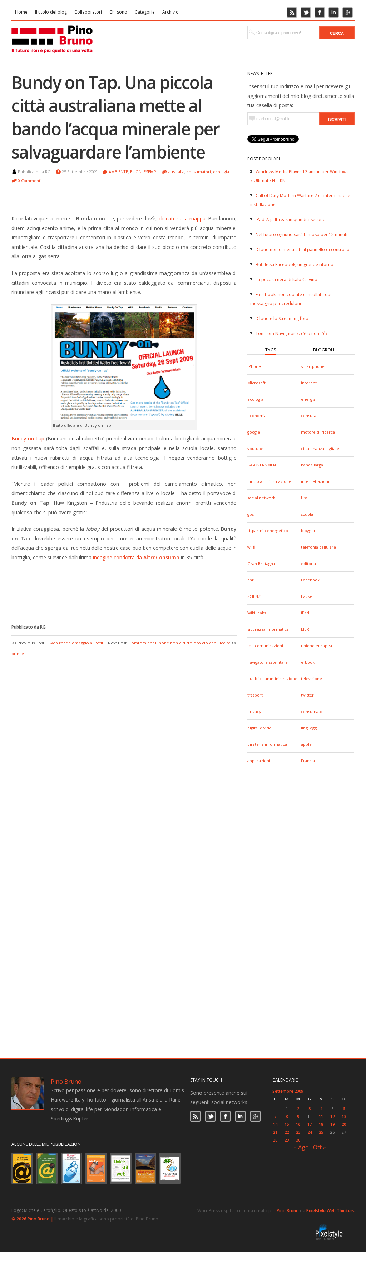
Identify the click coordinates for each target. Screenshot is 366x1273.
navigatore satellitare (267, 662)
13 (344, 1116)
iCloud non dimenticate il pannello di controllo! (303, 249)
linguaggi (309, 727)
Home (21, 12)
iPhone (254, 366)
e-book (308, 662)
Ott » (319, 1147)
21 (275, 1132)
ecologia (255, 399)
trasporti (255, 695)
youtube (255, 448)
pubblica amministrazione (272, 678)
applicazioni (258, 760)
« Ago (301, 1147)
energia (308, 399)
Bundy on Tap (27, 438)
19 (332, 1124)
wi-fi (251, 547)
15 (287, 1124)
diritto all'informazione (269, 481)
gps (250, 514)
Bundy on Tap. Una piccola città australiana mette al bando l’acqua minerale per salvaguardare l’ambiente (115, 117)
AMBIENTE (118, 171)
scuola (307, 514)
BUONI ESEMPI (143, 171)
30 (298, 1140)
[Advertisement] (118, 580)
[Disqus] (124, 747)
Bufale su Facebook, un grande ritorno (294, 264)
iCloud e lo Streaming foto (282, 318)
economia (257, 415)
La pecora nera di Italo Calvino (286, 279)
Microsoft (256, 382)
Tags (270, 350)
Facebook (310, 580)
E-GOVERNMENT (262, 465)
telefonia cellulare (318, 547)
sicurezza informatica (268, 629)
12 (332, 1116)
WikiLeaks (256, 612)
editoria (308, 563)
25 (321, 1132)
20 (344, 1124)
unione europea (316, 645)
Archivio (170, 12)
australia (176, 171)
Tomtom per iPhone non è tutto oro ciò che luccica (180, 642)
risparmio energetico (267, 530)
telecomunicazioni (265, 645)
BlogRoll (324, 350)
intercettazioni (315, 481)
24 (309, 1132)
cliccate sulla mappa (182, 218)
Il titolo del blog (51, 12)
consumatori (313, 711)
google (253, 432)
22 (287, 1132)
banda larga (312, 465)
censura (308, 415)
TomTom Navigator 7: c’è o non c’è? (291, 333)
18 (321, 1124)
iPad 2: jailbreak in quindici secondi (291, 219)
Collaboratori (88, 12)
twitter (307, 695)
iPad (305, 612)
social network (261, 497)
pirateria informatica (267, 744)
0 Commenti (29, 180)
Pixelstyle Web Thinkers (330, 1211)
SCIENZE (255, 596)
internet (309, 382)
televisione (311, 678)
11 (321, 1116)
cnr (250, 580)
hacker (307, 596)
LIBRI (305, 629)
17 (309, 1124)
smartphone (313, 366)
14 (275, 1124)
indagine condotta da (136, 557)
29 (287, 1140)
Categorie (145, 12)
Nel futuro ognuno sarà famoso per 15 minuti (301, 234)
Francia (308, 760)
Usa (304, 497)
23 (298, 1132)
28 (275, 1140)
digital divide (259, 727)
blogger (308, 530)
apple (306, 744)
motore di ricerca (318, 432)
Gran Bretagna (261, 563)
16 (298, 1124)
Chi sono (118, 12)
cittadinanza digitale (320, 448)
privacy (254, 711)
